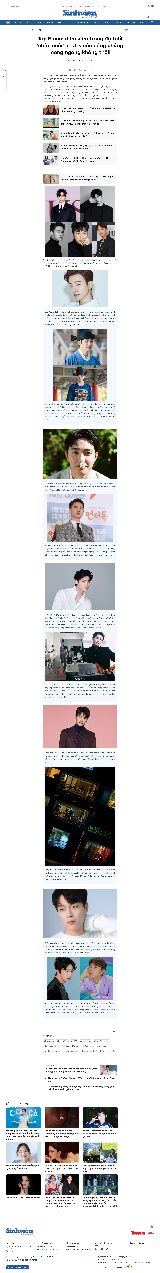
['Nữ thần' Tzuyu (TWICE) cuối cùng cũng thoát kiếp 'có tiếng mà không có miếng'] (51, 110)
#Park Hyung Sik (107, 1051)
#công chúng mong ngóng (94, 1046)
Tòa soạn (10, 1243)
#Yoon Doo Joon (71, 1051)
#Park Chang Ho (101, 1041)
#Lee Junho (85, 1041)
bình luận (90, 70)
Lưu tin (4, 83)
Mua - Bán (131, 22)
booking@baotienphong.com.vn (50, 1249)
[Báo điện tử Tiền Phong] (138, 1233)
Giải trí (67, 22)
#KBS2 (74, 1041)
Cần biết (142, 22)
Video (107, 22)
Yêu (59, 22)
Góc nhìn (50, 22)
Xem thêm (152, 22)
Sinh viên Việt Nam (19, 1231)
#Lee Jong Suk (50, 1046)
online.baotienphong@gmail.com (79, 1249)
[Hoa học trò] (151, 1233)
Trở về (4, 89)
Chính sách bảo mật (136, 1243)
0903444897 (73, 1246)
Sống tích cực (118, 22)
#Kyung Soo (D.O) (89, 1051)
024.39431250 (14, 1251)
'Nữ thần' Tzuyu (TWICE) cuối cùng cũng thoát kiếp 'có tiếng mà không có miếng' (88, 110)
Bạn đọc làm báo (19, 1267)
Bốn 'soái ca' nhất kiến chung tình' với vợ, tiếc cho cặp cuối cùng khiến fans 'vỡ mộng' (71, 1070)
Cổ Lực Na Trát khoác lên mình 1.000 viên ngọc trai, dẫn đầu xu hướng (61, 1168)
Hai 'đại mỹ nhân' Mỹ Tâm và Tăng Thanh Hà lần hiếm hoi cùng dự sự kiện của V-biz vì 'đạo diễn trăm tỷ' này (60, 1201)
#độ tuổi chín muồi (52, 1051)
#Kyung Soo (62, 1041)
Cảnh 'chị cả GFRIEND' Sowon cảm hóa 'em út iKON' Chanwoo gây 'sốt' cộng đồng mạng (85, 159)
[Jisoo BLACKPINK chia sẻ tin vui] (23, 1184)
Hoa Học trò (102, 6)
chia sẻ (70, 70)
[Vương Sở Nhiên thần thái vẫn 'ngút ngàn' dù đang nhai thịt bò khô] (100, 1152)
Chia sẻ (4, 76)
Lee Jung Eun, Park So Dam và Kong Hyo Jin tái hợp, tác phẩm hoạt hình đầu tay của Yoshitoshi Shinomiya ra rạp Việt (100, 1201)
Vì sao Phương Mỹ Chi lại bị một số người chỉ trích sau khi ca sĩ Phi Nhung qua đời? (87, 147)
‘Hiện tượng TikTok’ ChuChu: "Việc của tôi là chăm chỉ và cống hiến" (81, 1079)
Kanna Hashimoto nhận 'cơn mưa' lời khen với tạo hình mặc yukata (99, 1133)
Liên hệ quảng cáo (45, 1243)
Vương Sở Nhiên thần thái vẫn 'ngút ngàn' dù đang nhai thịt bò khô (100, 1168)
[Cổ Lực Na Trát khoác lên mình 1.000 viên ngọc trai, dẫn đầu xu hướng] (62, 1152)
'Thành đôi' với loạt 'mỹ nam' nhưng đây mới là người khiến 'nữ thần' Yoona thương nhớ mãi (88, 178)
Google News (126, 30)
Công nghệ (96, 22)
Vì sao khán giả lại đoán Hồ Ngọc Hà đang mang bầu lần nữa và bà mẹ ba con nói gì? (87, 135)
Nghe (4, 70)
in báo (85, 70)
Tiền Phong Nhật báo (85, 6)
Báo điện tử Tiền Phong (80, 14)
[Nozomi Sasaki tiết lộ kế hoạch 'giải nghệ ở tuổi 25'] (23, 1152)
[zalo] (114, 1249)
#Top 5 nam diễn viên (70, 1046)
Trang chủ (8, 22)
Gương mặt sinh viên (81, 22)
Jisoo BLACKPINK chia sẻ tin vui (23, 1197)
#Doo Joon (49, 1041)
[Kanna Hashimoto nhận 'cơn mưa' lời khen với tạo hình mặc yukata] (100, 1117)
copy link (80, 70)
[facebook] (148, 6)
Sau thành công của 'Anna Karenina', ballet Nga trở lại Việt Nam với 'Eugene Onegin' (62, 1133)
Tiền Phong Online (67, 6)
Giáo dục (40, 22)
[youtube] (152, 6)
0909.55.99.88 (44, 1246)
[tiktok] (108, 1249)
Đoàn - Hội (18, 22)
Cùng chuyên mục (18, 1103)
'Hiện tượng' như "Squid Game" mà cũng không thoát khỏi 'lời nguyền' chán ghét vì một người (87, 122)
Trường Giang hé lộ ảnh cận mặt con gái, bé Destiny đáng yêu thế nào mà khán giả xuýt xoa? (81, 1088)
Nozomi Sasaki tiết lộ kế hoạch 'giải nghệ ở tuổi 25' (22, 1167)
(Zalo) (53, 1246)
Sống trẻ (29, 22)
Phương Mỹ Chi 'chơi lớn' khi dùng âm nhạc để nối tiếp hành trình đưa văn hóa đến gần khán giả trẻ (23, 1134)
